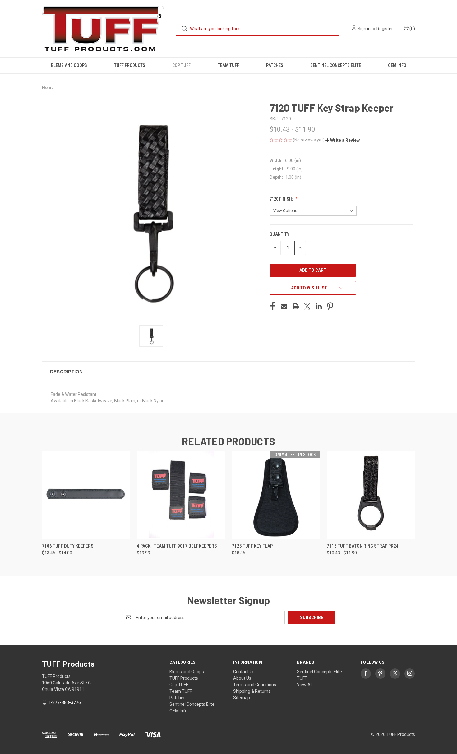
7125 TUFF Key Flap (252, 546)
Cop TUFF (181, 65)
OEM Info (397, 65)
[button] (342, 140)
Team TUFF (228, 65)
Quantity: (280, 234)
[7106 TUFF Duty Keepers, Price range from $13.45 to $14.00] (86, 495)
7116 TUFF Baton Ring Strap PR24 (363, 546)
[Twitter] (307, 306)
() (412, 28)
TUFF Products (129, 65)
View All (304, 684)
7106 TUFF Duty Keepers (68, 546)
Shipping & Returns (251, 691)
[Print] (296, 306)
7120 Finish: (282, 199)
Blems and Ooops (69, 65)
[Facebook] (273, 306)
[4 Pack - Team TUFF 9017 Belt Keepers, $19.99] (181, 495)
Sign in (364, 28)
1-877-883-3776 (64, 702)
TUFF (302, 678)
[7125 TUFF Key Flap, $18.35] (276, 495)
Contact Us (244, 671)
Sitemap (241, 697)
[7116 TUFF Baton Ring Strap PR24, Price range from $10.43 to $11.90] (371, 495)
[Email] (284, 306)
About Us (242, 678)
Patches (274, 65)
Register (384, 28)
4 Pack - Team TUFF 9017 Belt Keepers (177, 546)
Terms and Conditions (254, 684)
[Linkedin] (319, 306)
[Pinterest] (330, 306)
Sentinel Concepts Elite (335, 65)
